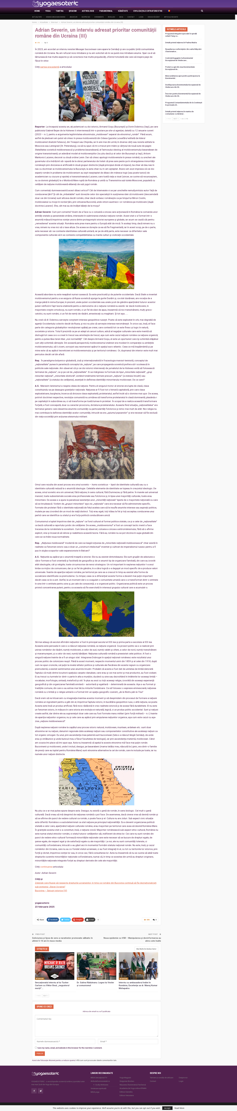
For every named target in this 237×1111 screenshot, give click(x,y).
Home (37, 11)
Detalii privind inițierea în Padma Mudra (181, 43)
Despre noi (86, 17)
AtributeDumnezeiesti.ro (100, 1081)
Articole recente (171, 17)
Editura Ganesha (126, 1092)
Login (141, 17)
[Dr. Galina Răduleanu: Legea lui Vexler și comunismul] (96, 966)
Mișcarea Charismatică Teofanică (133, 1085)
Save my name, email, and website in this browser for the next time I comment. (69, 1048)
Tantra (59, 11)
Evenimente (99, 17)
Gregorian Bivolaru (127, 1081)
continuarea (46, 866)
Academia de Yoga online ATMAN (133, 1088)
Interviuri (40, 978)
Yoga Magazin (125, 1078)
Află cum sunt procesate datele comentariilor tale (96, 1060)
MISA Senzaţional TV (99, 1078)
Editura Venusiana (127, 1095)
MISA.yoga (95, 1092)
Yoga (48, 11)
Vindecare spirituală (98, 1088)
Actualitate (37, 17)
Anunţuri (73, 17)
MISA (121, 17)
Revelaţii (111, 17)
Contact (131, 17)
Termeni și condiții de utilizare (161, 1078)
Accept (167, 1108)
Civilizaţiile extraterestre (148, 11)
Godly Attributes (101, 1085)
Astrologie (88, 11)
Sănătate (123, 11)
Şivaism (73, 11)
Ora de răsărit (154, 17)
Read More (179, 1108)
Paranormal (106, 11)
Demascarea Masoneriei (55, 17)
